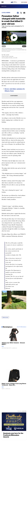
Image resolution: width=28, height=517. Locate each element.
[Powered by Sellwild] (24, 411)
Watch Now (23, 2)
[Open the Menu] (2, 2)
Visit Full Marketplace (21, 326)
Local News (6, 12)
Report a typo (5, 317)
